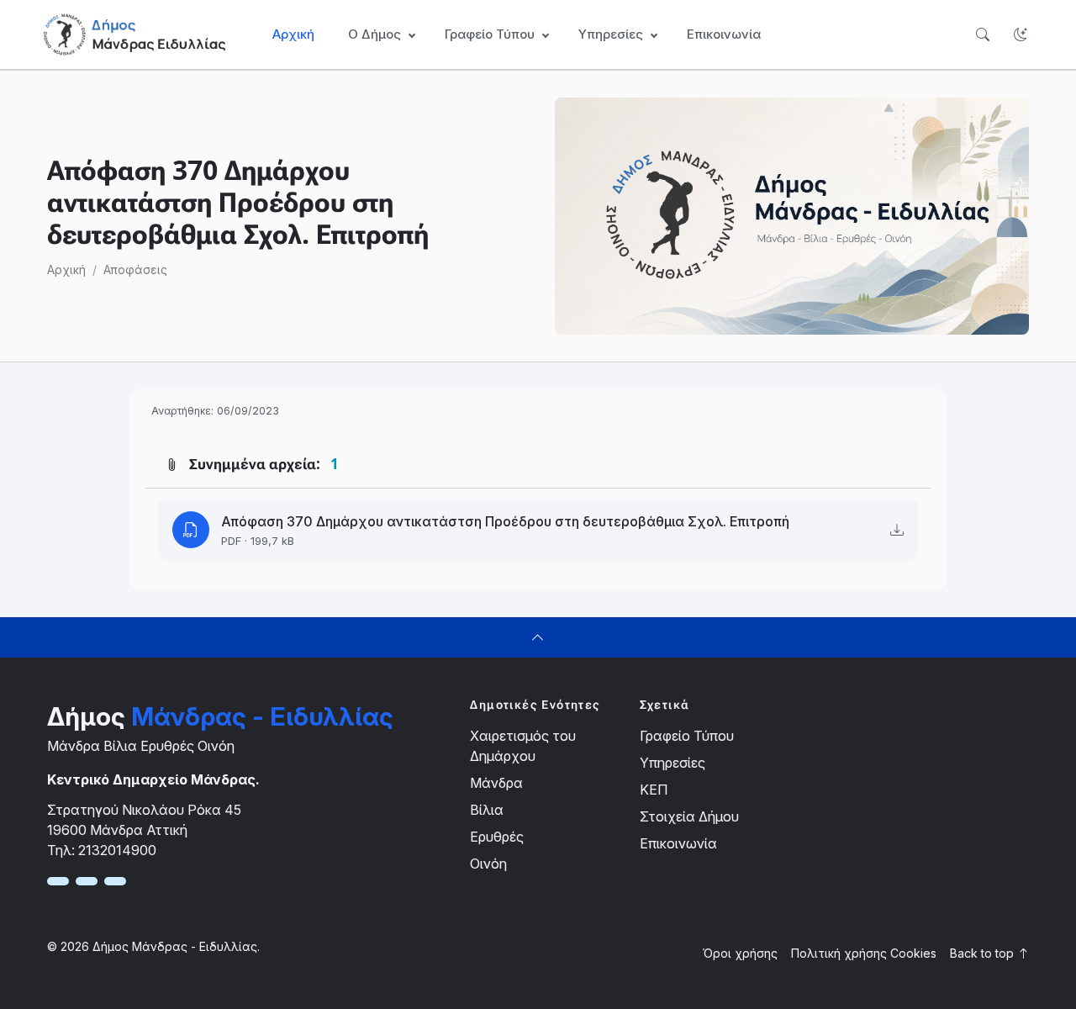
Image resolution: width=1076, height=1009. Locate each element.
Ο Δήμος (374, 34)
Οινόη (488, 863)
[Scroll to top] (538, 637)
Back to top (983, 953)
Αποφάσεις (135, 269)
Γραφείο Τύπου (687, 735)
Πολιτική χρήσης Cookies (863, 953)
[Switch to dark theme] (1020, 34)
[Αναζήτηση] (982, 34)
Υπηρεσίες (672, 762)
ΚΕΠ (653, 789)
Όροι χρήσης (740, 953)
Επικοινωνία (724, 34)
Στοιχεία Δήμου (689, 816)
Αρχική (293, 34)
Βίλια (487, 809)
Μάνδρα (496, 782)
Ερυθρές (497, 836)
